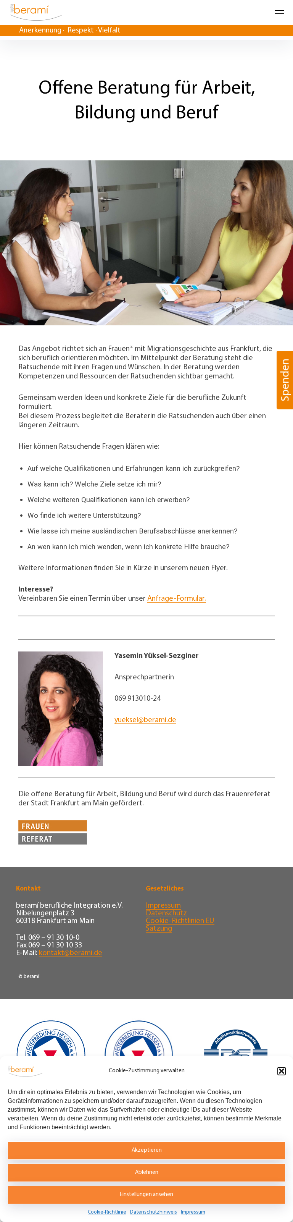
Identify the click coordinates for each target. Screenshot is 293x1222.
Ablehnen (146, 1172)
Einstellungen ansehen (146, 1195)
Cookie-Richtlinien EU (180, 921)
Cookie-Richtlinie (107, 1212)
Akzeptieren (147, 1150)
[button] (281, 1071)
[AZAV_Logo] (235, 1056)
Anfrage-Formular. (176, 599)
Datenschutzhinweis (153, 1212)
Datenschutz (166, 913)
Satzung (159, 929)
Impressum (193, 1212)
